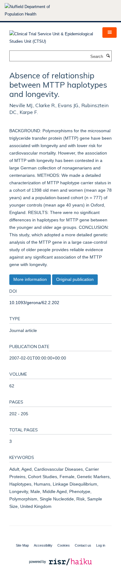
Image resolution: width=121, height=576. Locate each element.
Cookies (63, 545)
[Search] (108, 56)
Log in (100, 545)
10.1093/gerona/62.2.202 (34, 302)
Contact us (83, 545)
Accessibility (43, 545)
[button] (109, 32)
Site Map (22, 545)
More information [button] (30, 279)
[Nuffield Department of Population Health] (36, 10)
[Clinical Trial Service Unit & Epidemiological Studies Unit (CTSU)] (51, 35)
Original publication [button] (75, 279)
